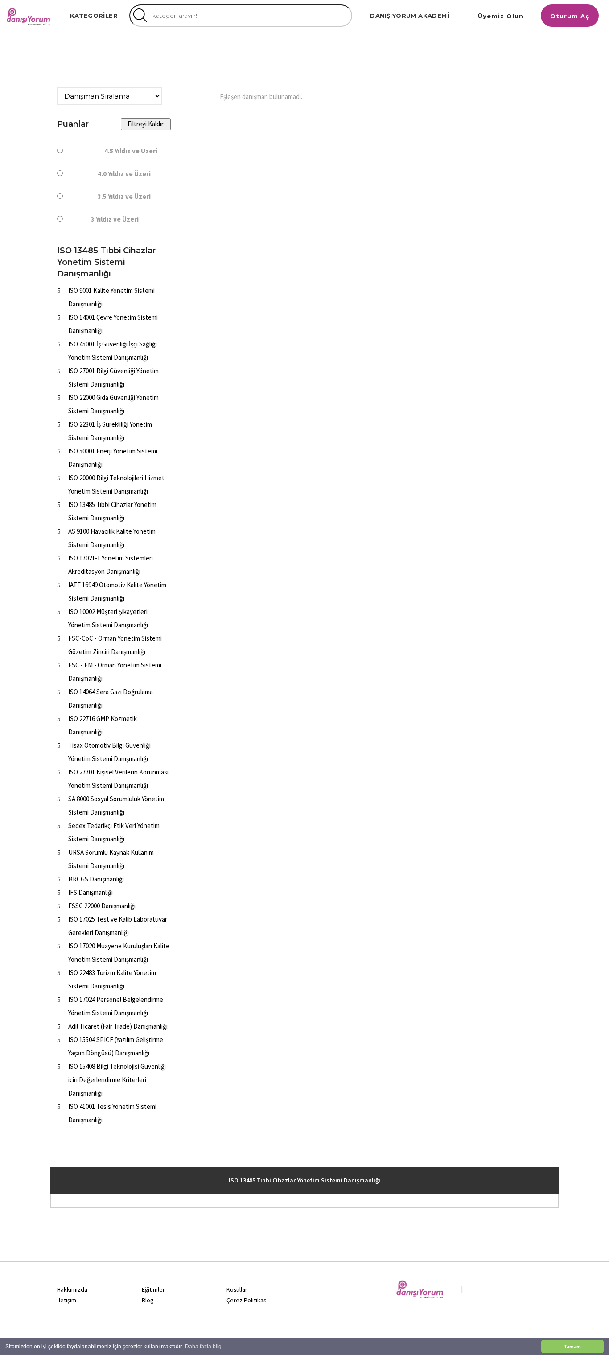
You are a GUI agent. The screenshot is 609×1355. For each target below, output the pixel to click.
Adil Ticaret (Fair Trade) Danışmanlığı (118, 1026)
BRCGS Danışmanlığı (96, 879)
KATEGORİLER (94, 15)
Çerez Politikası (247, 1300)
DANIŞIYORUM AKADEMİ (409, 15)
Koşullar (236, 1289)
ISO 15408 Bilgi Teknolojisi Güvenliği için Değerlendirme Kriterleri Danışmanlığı (117, 1079)
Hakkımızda (72, 1289)
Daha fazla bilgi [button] (204, 1346)
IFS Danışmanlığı (90, 892)
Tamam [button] (572, 1346)
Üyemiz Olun (500, 16)
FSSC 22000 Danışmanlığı (102, 906)
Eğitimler (153, 1289)
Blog (148, 1300)
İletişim (66, 1300)
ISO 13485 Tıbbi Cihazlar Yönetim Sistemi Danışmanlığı (304, 1180)
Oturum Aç (569, 16)
